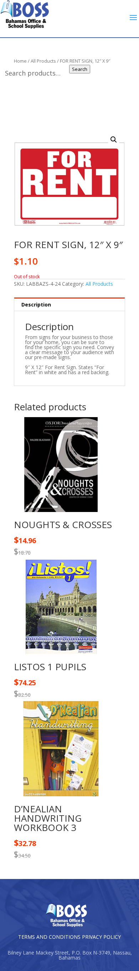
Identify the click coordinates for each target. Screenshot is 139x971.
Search (79, 69)
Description (36, 304)
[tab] (69, 304)
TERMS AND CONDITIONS (49, 936)
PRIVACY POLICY (101, 936)
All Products (99, 283)
